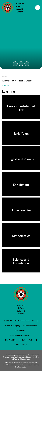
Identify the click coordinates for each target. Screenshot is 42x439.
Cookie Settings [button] (21, 345)
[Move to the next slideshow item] (26, 63)
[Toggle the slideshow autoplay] (21, 63)
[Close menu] (37, 7)
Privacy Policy (27, 340)
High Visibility (10, 340)
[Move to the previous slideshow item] (15, 63)
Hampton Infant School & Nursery (17, 81)
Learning (6, 86)
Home (4, 76)
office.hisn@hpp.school (20, 359)
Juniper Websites (30, 325)
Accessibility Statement (19, 335)
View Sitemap (19, 330)
